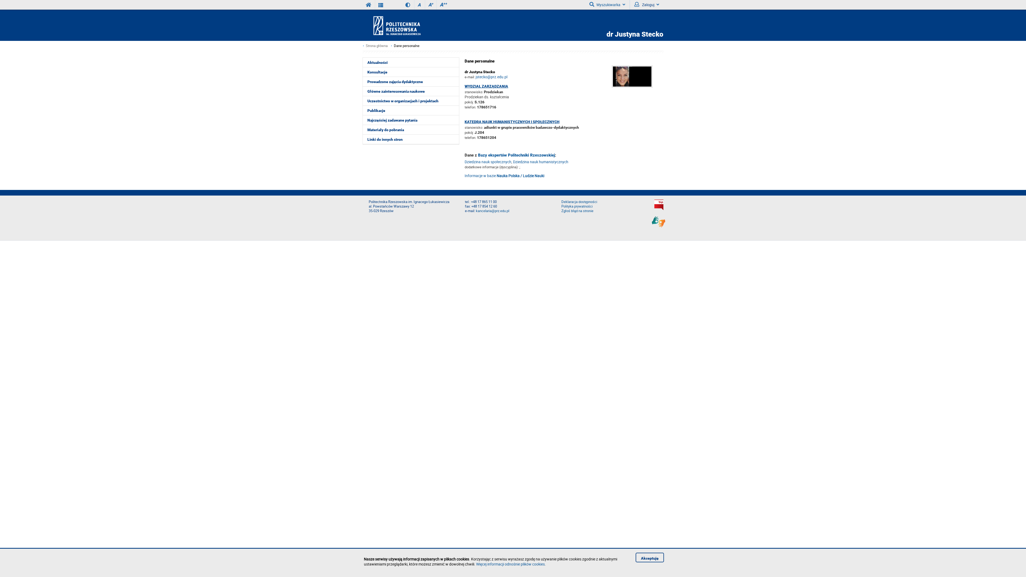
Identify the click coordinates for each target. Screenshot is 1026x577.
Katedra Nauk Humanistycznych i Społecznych (512, 122)
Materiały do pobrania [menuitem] (385, 130)
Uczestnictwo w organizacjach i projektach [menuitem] (402, 101)
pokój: (470, 102)
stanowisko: (474, 91)
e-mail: (470, 77)
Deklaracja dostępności (579, 202)
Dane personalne (406, 46)
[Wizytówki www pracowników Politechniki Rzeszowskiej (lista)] (381, 5)
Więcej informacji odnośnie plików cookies (510, 564)
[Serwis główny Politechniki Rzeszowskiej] (369, 5)
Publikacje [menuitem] (376, 110)
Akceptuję (650, 558)
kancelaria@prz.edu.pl (492, 211)
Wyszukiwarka (608, 4)
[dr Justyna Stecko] (637, 86)
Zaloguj (647, 4)
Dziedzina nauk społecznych (488, 161)
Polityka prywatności (577, 206)
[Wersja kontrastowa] (404, 5)
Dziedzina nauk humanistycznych (540, 161)
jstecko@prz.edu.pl (491, 76)
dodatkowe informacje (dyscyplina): (492, 167)
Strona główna (377, 46)
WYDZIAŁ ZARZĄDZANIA (486, 86)
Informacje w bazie (504, 175)
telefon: (470, 107)
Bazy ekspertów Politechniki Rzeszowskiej (516, 155)
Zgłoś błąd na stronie (577, 211)
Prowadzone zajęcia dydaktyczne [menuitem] (395, 82)
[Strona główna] (412, 25)
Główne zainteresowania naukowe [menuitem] (396, 91)
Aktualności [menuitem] (377, 62)
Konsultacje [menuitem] (377, 72)
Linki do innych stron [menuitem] (385, 139)
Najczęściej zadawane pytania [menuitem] (392, 120)
